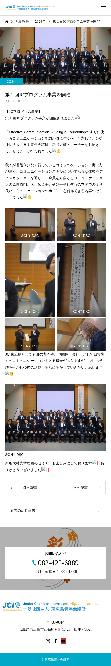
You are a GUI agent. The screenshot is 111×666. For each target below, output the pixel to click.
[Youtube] (63, 641)
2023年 (11, 81)
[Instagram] (47, 641)
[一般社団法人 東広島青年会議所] (33, 8)
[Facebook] (55, 641)
